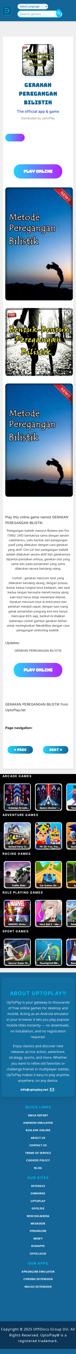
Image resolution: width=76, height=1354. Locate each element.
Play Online (38, 171)
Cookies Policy (38, 1160)
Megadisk (38, 1223)
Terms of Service (38, 1153)
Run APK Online (38, 1130)
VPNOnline (38, 1231)
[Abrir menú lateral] (7, 10)
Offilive (38, 1208)
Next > (55, 750)
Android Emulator (38, 1123)
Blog (38, 1168)
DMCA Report (38, 1115)
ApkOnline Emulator (38, 1271)
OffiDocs (38, 1186)
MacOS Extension (38, 1286)
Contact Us (38, 1145)
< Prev (20, 750)
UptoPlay (38, 1201)
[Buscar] (58, 13)
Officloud (38, 1253)
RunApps (38, 1246)
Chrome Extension (38, 1279)
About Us (38, 1138)
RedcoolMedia (38, 1216)
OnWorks (38, 1193)
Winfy (38, 1238)
